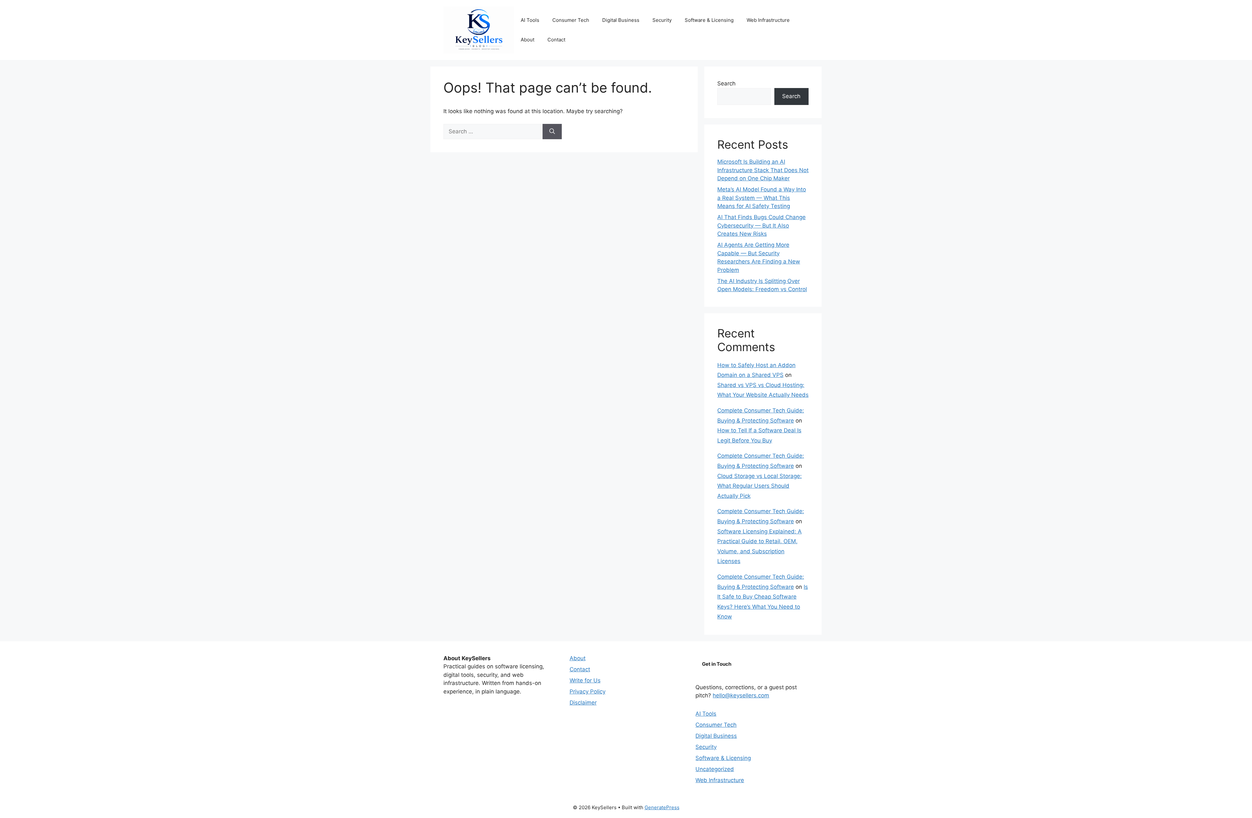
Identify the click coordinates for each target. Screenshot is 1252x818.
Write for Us (585, 680)
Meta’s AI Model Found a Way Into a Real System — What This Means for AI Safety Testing (761, 197)
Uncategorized (714, 769)
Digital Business (620, 20)
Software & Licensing (709, 20)
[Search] (552, 132)
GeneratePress (662, 807)
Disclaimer (583, 702)
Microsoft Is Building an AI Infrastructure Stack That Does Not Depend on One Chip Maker (763, 170)
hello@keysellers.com (741, 695)
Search (726, 83)
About (527, 40)
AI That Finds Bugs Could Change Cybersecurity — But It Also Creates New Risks (761, 225)
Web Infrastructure (768, 20)
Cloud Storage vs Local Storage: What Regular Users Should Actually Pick (759, 486)
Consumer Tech (570, 20)
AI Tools (530, 20)
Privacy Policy (587, 691)
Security (662, 20)
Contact (556, 40)
